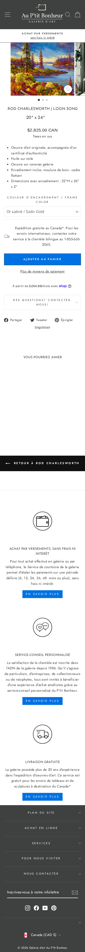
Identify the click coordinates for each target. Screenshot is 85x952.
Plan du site (41, 813)
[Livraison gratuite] (42, 734)
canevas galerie (42, 164)
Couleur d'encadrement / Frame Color (42, 199)
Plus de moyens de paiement (42, 271)
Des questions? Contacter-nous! (42, 302)
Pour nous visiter (41, 858)
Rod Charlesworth (29, 109)
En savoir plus (42, 594)
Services (41, 843)
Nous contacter (41, 874)
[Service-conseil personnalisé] (42, 627)
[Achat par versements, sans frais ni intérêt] (42, 521)
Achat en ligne (41, 828)
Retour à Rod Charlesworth (46, 463)
